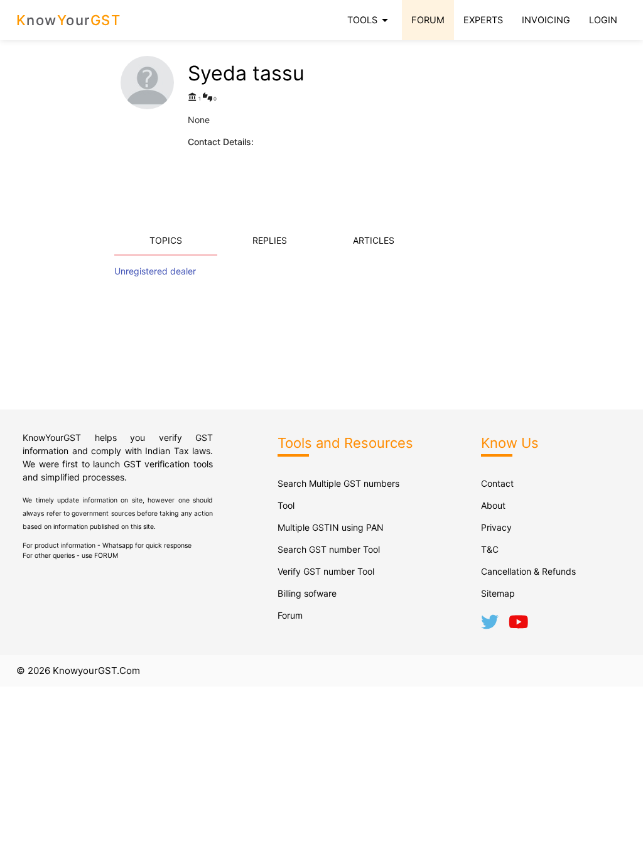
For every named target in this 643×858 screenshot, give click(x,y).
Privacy (496, 527)
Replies (269, 240)
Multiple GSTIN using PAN (331, 527)
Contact (497, 483)
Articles (373, 240)
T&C (490, 549)
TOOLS (369, 20)
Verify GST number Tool (326, 571)
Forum (290, 615)
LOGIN (603, 20)
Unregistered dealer (155, 271)
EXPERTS (483, 20)
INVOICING (546, 20)
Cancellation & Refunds (528, 571)
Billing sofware (307, 593)
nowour (68, 20)
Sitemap (498, 593)
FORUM (428, 20)
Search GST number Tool (329, 549)
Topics (165, 240)
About (493, 505)
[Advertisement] (428, 134)
